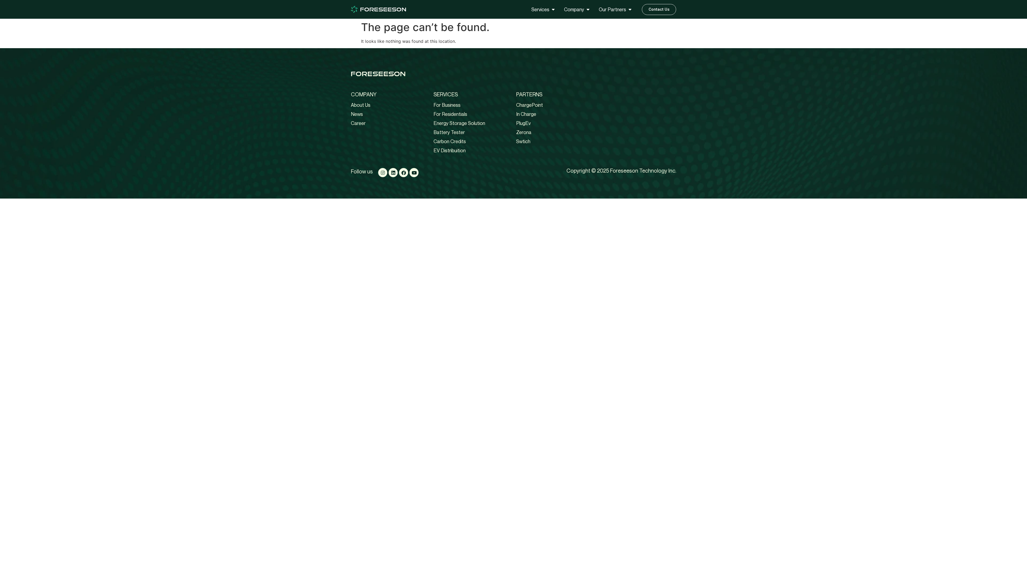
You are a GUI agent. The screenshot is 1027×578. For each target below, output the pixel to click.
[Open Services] (553, 9)
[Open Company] (587, 9)
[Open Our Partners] (629, 9)
